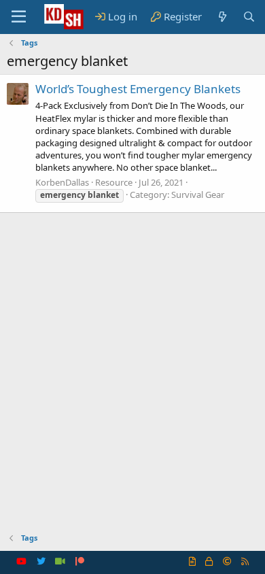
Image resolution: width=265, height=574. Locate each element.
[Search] (249, 16)
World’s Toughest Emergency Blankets (138, 89)
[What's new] (222, 16)
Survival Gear (197, 194)
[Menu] (19, 17)
